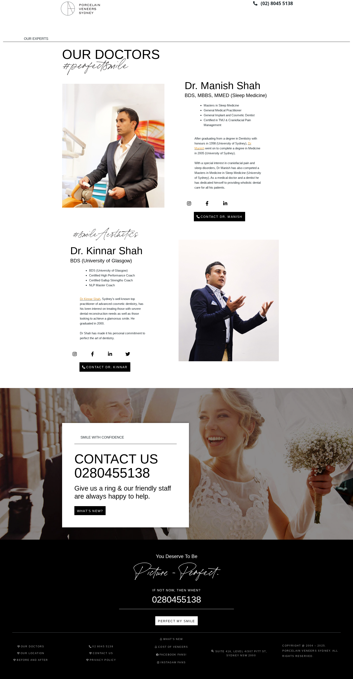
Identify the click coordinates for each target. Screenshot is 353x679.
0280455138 (176, 599)
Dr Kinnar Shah (90, 299)
